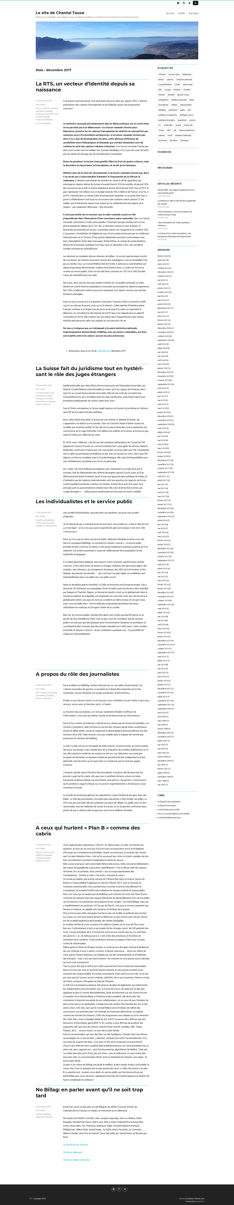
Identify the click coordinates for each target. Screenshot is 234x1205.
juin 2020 (161, 352)
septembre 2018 (165, 424)
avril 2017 (162, 492)
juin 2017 (161, 484)
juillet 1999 (162, 773)
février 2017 (163, 500)
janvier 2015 (163, 588)
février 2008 (163, 729)
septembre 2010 (165, 709)
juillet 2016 (162, 520)
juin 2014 (161, 616)
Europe (168, 90)
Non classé (40, 104)
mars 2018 (162, 448)
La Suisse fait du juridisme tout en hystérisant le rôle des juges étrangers (90, 371)
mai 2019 (161, 400)
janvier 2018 (163, 456)
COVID (177, 84)
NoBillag (49, 111)
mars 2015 (162, 580)
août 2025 (162, 260)
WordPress (199, 1201)
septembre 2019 (165, 384)
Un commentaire (43, 123)
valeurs (162, 135)
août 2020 (162, 344)
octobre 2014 (163, 600)
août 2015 (162, 564)
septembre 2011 (165, 705)
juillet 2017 (162, 480)
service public (49, 523)
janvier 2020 (163, 368)
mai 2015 (161, 576)
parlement (173, 110)
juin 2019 (161, 396)
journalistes (41, 695)
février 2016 (163, 540)
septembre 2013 (165, 652)
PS (160, 125)
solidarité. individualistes (46, 526)
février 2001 (163, 769)
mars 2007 (162, 753)
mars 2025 (162, 264)
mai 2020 (161, 356)
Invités (181, 13)
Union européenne (187, 130)
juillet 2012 (162, 697)
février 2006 (163, 757)
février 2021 (163, 320)
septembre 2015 (165, 560)
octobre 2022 (163, 292)
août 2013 (162, 657)
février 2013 (163, 681)
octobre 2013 (163, 649)
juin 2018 (161, 436)
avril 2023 (162, 284)
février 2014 (163, 632)
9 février (39, 852)
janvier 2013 (163, 685)
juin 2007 (161, 745)
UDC (169, 130)
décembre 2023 (164, 272)
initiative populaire (44, 855)
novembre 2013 (164, 644)
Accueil (170, 13)
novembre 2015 (164, 552)
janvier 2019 (163, 412)
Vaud (170, 135)
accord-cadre (174, 74)
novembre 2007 (164, 737)
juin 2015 (161, 572)
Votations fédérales (44, 119)
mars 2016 (162, 536)
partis (182, 110)
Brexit (161, 79)
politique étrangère (167, 120)
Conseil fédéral (42, 393)
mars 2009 (162, 721)
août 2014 (162, 609)
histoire (39, 108)
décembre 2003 (164, 761)
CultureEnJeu (103, 351)
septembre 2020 (165, 340)
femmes (177, 90)
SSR (56, 114)
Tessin (161, 130)
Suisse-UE (46, 404)
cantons (170, 79)
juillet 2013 (162, 661)
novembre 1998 (164, 777)
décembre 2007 (164, 733)
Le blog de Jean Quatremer (169, 802)
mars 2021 (162, 316)
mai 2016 (161, 528)
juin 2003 (161, 765)
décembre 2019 (164, 372)
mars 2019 (162, 408)
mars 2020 (162, 364)
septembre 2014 (165, 604)
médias (39, 858)
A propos (193, 13)
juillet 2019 (162, 392)
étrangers (185, 140)
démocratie (41, 693)
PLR (189, 110)
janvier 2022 (163, 304)
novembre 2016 (164, 512)
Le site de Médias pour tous (169, 817)
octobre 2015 (163, 556)
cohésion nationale (184, 79)
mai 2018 (161, 440)
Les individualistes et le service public (84, 501)
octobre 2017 (163, 468)
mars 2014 (162, 629)
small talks (47, 698)
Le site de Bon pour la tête (169, 810)
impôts (39, 523)
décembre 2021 (164, 308)
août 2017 (162, 476)
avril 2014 (162, 624)
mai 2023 (161, 280)
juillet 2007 (162, 741)
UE (175, 130)
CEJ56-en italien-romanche (76, 1160)
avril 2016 (162, 532)
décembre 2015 (164, 548)
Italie (192, 100)
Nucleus (182, 1198)
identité (46, 108)
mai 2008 (161, 725)
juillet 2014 (162, 612)
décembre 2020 (164, 328)
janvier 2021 (163, 324)
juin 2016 (161, 524)
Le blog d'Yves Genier (167, 805)
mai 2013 (161, 669)
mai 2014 (161, 620)
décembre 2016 (164, 508)
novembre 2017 (164, 464)
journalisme (52, 693)
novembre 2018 (164, 420)
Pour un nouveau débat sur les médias (174, 814)
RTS (51, 114)
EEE (160, 90)
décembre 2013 (164, 641)
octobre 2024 (163, 268)
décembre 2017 (164, 460)
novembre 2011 (164, 701)
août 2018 (162, 428)
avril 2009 (162, 717)
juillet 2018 (162, 432)
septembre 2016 (165, 516)
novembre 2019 (164, 376)
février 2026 (163, 256)
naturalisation (186, 105)
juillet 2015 (162, 568)
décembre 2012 (164, 689)
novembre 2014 (164, 596)
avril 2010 (162, 713)
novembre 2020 (164, 332)
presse (39, 698)
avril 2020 (162, 360)
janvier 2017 (163, 504)
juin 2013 (161, 665)
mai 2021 (161, 312)
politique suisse (42, 114)
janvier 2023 (163, 288)
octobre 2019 (163, 380)
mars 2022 (162, 300)
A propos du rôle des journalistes (77, 674)
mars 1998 (162, 781)
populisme (182, 120)
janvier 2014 (163, 637)
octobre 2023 (163, 276)
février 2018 (163, 452)
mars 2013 (162, 677)
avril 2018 (162, 444)
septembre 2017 (165, 472)
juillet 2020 (162, 348)
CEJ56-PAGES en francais (75, 1144)
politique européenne (168, 115)
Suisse (178, 125)
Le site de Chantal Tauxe (60, 12)
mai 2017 (161, 488)
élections (174, 140)
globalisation (49, 520)
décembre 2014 (164, 592)
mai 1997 (161, 785)
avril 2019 (162, 404)
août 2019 (162, 388)
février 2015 (163, 584)
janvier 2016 (163, 544)
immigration (163, 100)
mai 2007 (161, 749)
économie (163, 140)
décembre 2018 (164, 416)
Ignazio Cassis (183, 95)
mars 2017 (162, 496)
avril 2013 (162, 672)
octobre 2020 (163, 336)
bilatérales (187, 74)
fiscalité (39, 520)
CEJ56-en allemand (72, 1152)
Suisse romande (43, 117)
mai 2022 (161, 296)
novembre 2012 (164, 693)
